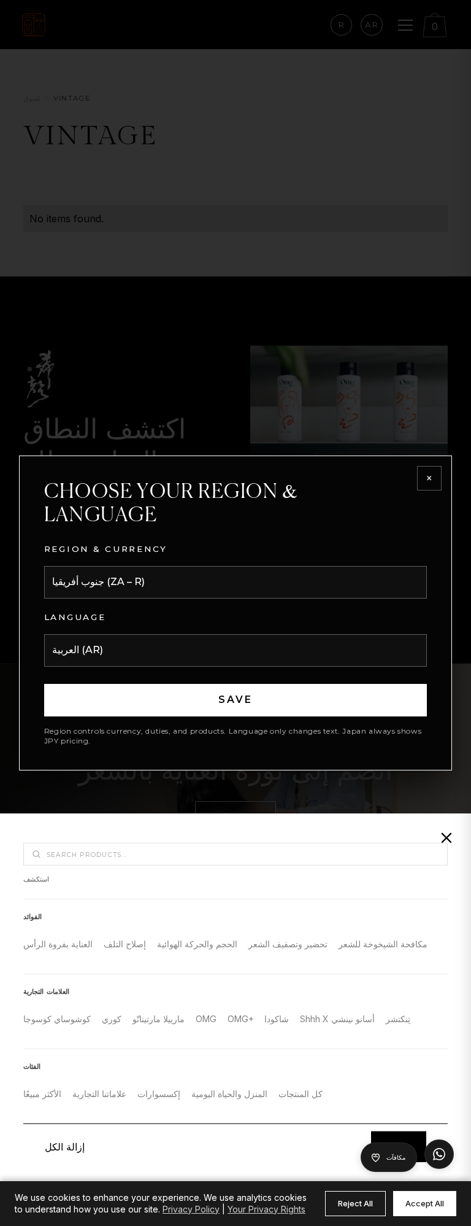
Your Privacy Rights (266, 1209)
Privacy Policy (191, 1209)
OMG (206, 1019)
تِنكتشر (398, 1019)
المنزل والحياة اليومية (229, 1093)
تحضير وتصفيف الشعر (287, 944)
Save (235, 699)
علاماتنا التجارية (99, 1093)
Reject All (355, 1203)
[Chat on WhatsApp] (439, 1154)
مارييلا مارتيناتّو (158, 1019)
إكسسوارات (158, 1093)
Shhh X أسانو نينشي (337, 1019)
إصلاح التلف (125, 944)
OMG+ (241, 1019)
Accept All (424, 1203)
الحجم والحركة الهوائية (197, 944)
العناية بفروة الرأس (58, 944)
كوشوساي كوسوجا (57, 1019)
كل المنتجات (300, 1093)
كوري (111, 1019)
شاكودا (276, 1019)
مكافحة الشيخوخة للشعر (383, 944)
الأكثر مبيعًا (42, 1093)
